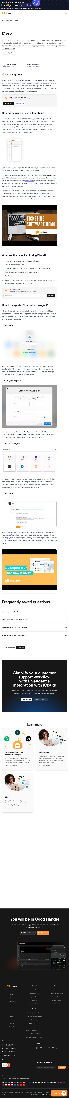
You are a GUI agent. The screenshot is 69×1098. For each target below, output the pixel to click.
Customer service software (34, 1016)
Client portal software (34, 1033)
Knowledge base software (34, 1013)
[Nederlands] (55, 1082)
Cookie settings (35, 1094)
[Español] (24, 1082)
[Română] (3, 1085)
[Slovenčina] (9, 1085)
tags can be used (14, 196)
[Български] (6, 1082)
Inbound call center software (34, 1027)
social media (29, 181)
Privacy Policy (49, 1092)
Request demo (9, 103)
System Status (34, 997)
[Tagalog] (18, 1085)
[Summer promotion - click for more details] (34, 5)
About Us (56, 990)
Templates (12, 1023)
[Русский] (6, 1085)
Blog (12, 1013)
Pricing (12, 994)
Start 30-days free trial (27, 933)
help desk (56, 43)
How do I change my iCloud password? (14, 635)
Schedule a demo (43, 933)
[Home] (3, 20)
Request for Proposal (34, 1003)
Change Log (34, 1000)
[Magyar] (39, 1082)
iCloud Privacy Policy (33, 66)
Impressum (57, 1003)
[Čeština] (9, 1082)
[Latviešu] (51, 1082)
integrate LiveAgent (20, 311)
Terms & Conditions (26, 1092)
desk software (10, 535)
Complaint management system (34, 1030)
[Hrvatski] (36, 1082)
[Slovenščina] (12, 1085)
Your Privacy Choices (51, 1094)
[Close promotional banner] (67, 2)
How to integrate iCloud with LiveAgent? (15, 627)
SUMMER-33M (10, 8)
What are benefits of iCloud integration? (15, 620)
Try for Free (20, 647)
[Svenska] (15, 1085)
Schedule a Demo (40, 699)
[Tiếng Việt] (21, 1085)
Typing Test (12, 1027)
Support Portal (34, 990)
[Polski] (61, 1082)
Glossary (12, 1016)
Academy (12, 1020)
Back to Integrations (9, 647)
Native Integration (8, 53)
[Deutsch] (15, 1082)
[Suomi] (30, 1082)
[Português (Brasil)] (64, 1082)
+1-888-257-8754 (10, 1048)
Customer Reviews (57, 997)
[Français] (33, 1082)
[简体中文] (24, 1085)
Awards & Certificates (57, 993)
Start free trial (20, 103)
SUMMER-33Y (26, 8)
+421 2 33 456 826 (10, 1045)
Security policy (38, 1092)
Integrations (9, 20)
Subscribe (51, 295)
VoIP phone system (34, 1020)
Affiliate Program (56, 1000)
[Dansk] (12, 1082)
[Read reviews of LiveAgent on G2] (6, 1065)
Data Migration (34, 993)
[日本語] (45, 1082)
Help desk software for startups (34, 1037)
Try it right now (26, 699)
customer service (8, 49)
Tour (12, 1004)
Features (12, 998)
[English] (21, 1082)
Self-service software (34, 1023)
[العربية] (3, 1082)
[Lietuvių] (48, 1082)
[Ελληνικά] (18, 1082)
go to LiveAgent (11, 432)
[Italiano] (42, 1082)
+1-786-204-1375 (9, 1052)
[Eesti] (27, 1082)
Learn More (10, 66)
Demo (12, 991)
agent (47, 193)
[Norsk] (58, 1082)
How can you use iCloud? (10, 612)
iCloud (16, 20)
